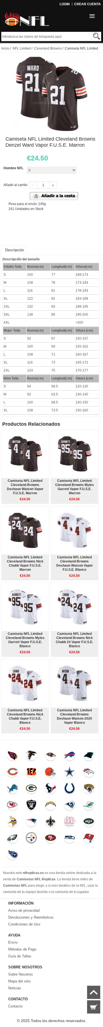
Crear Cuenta (87, 4)
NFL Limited (22, 48)
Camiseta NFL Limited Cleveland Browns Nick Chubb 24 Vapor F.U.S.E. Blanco (74, 640)
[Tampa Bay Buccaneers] (88, 839)
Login (65, 4)
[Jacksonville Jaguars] (88, 789)
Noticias (14, 988)
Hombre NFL (13, 168)
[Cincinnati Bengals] (31, 773)
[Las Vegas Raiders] (31, 806)
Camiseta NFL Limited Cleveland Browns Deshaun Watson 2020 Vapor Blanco (74, 716)
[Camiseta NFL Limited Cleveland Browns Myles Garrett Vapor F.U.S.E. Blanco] (25, 607)
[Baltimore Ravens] (50, 756)
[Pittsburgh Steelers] (31, 839)
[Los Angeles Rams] (69, 806)
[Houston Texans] (50, 789)
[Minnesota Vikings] (12, 822)
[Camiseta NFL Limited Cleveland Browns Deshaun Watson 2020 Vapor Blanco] (74, 683)
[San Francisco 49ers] (50, 839)
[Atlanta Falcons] (31, 756)
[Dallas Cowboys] (69, 773)
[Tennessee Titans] (12, 855)
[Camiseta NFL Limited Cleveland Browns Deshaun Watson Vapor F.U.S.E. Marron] (25, 454)
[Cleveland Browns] (50, 773)
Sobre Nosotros (20, 974)
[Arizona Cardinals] (12, 756)
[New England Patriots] (31, 822)
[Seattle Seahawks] (69, 839)
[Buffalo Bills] (69, 756)
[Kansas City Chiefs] (12, 806)
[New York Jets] (88, 822)
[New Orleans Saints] (50, 822)
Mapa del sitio (19, 981)
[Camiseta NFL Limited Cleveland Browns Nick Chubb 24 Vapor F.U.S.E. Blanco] (74, 607)
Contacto (15, 1006)
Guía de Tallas (19, 956)
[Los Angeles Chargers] (50, 806)
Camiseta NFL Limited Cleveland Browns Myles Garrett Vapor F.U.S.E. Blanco (25, 640)
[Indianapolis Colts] (69, 789)
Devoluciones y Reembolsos (31, 917)
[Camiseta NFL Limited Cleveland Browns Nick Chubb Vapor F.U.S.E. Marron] (25, 530)
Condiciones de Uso (24, 924)
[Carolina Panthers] (88, 756)
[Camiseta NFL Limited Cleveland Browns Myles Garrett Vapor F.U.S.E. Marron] (74, 454)
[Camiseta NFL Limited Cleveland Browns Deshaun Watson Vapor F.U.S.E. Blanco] (74, 530)
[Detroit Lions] (12, 789)
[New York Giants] (69, 822)
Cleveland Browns (48, 48)
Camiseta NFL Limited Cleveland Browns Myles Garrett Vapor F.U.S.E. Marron (74, 487)
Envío (13, 942)
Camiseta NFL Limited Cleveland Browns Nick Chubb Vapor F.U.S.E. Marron (25, 563)
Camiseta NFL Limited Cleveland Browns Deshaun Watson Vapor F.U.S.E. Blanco (74, 563)
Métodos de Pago (22, 949)
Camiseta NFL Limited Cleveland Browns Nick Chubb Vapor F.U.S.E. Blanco (25, 716)
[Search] (96, 36)
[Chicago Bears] (12, 773)
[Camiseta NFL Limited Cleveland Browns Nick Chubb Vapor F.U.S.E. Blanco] (25, 683)
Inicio (5, 48)
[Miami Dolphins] (88, 806)
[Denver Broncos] (88, 773)
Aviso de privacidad (24, 910)
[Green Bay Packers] (31, 789)
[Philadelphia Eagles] (12, 839)
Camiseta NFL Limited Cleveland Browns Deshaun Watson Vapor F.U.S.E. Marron (25, 487)
